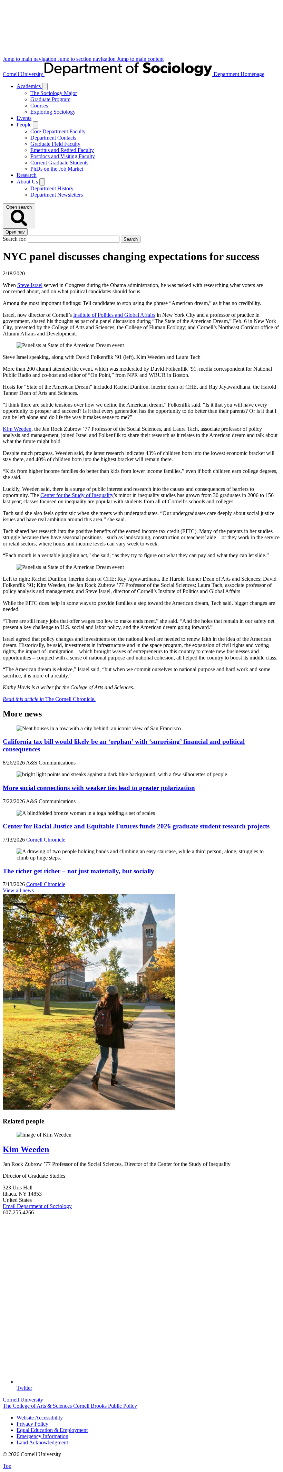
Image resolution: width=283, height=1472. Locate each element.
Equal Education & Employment (52, 1430)
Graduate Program (50, 99)
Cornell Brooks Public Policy (105, 1406)
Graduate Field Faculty (55, 144)
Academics (29, 86)
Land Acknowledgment (42, 1442)
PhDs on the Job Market (56, 169)
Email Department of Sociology (37, 1206)
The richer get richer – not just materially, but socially (78, 871)
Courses (39, 105)
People (25, 124)
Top (7, 1466)
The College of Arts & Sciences (38, 1406)
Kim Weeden (17, 429)
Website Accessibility (40, 1418)
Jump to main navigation (30, 59)
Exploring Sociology (53, 112)
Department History (52, 188)
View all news (18, 890)
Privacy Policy (32, 1424)
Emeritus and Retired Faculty (62, 150)
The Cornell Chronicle (49, 699)
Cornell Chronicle (45, 840)
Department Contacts (53, 138)
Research (27, 175)
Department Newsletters (56, 195)
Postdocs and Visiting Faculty (62, 156)
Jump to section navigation (87, 59)
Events (24, 118)
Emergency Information (42, 1436)
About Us (28, 181)
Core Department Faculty (58, 131)
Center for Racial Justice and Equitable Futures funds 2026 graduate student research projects (136, 826)
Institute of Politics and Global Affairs (114, 315)
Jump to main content (140, 59)
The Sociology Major (53, 93)
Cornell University (24, 74)
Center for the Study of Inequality (77, 495)
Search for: (15, 239)
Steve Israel (29, 285)
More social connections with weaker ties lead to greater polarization (99, 787)
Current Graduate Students (59, 162)
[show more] (45, 86)
